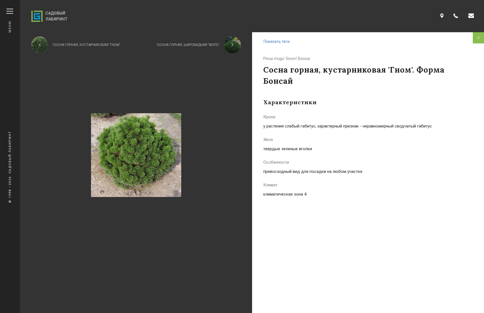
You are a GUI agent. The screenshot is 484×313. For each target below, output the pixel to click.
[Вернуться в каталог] (478, 37)
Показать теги (277, 41)
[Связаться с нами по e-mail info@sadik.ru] (471, 16)
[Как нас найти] (442, 16)
